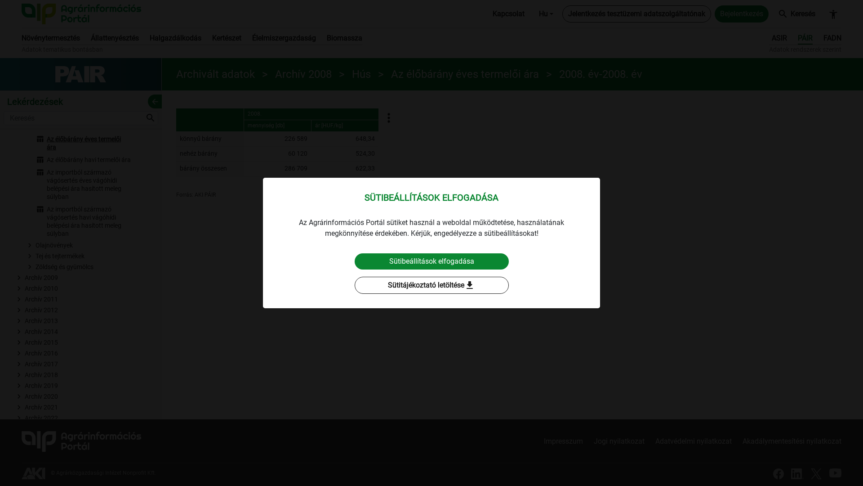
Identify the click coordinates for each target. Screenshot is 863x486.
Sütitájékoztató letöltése (431, 285)
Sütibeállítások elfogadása (431, 261)
